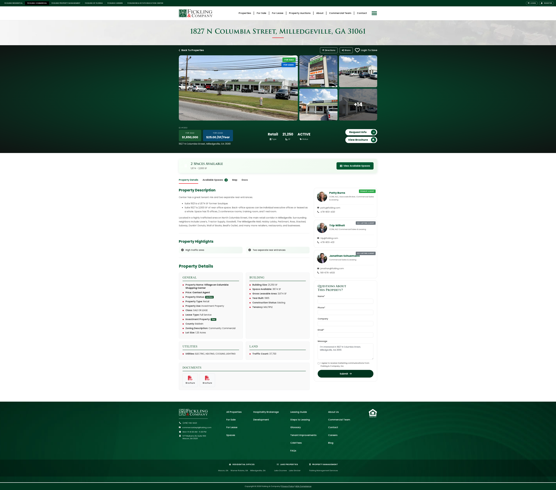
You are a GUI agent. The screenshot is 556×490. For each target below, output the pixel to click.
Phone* (321, 307)
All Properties (234, 412)
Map (234, 180)
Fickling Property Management (66, 3)
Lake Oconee (280, 470)
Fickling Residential (13, 3)
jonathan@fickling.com (332, 268)
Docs (245, 180)
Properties (245, 13)
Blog (330, 443)
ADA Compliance (303, 486)
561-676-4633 (327, 272)
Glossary (295, 427)
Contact (362, 13)
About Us (333, 412)
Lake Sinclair (295, 470)
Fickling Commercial (37, 3)
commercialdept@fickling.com (196, 427)
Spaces (230, 435)
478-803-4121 (327, 242)
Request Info (358, 132)
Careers (333, 435)
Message (322, 341)
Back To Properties (192, 50)
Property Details (188, 180)
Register (548, 3)
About (319, 13)
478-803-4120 (327, 211)
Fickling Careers (115, 3)
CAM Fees (296, 443)
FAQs (293, 450)
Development (261, 419)
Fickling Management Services (323, 470)
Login (533, 3)
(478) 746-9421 (190, 423)
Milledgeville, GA (258, 470)
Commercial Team (340, 13)
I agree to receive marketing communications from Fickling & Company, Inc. (345, 364)
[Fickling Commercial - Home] (202, 13)
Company (323, 318)
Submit (344, 373)
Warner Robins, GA (239, 470)
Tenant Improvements (303, 435)
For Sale (261, 13)
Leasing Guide (298, 412)
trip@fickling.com (329, 238)
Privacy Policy (287, 486)
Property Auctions (300, 13)
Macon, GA (223, 470)
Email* (321, 329)
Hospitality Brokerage (266, 412)
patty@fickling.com (330, 207)
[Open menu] (374, 13)
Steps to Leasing (300, 419)
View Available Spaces (356, 165)
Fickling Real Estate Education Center (145, 3)
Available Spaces (215, 180)
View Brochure (358, 140)
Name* (321, 296)
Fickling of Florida (94, 3)
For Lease (277, 13)
